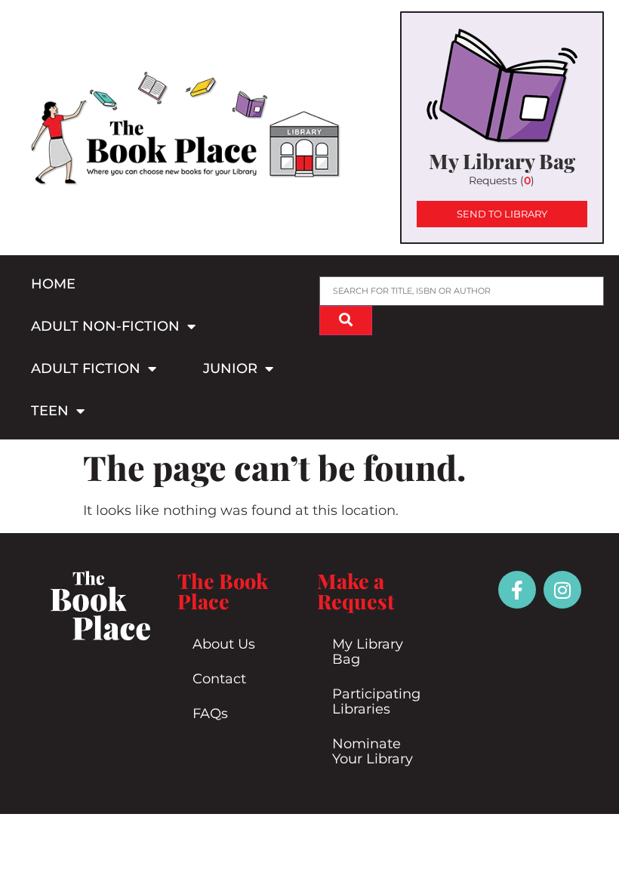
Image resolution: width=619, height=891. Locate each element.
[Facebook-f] (517, 590)
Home (53, 284)
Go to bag (502, 127)
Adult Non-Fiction (105, 326)
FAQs (210, 713)
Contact (219, 679)
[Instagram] (562, 590)
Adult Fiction (85, 368)
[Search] (345, 320)
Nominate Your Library (372, 751)
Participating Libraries (376, 701)
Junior (230, 368)
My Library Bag (367, 651)
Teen (50, 410)
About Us (223, 644)
